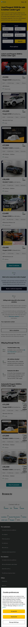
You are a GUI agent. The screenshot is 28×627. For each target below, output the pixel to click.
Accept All (14, 611)
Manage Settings (14, 622)
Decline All (14, 616)
